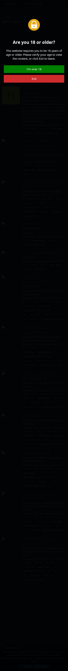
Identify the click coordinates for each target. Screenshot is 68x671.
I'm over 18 (34, 69)
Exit (34, 79)
